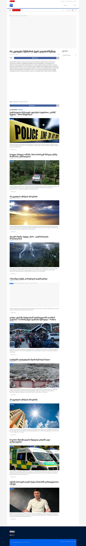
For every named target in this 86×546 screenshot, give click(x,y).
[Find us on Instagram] (70, 10)
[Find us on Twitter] (68, 10)
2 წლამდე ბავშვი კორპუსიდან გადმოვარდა (28, 278)
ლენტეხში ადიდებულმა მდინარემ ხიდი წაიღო (30, 359)
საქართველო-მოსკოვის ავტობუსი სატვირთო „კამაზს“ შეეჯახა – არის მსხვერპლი (33, 113)
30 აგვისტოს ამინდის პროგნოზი (24, 196)
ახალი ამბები (16, 10)
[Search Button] (75, 5)
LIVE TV (12, 1)
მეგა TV (12, 116)
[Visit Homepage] (11, 5)
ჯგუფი (75, 541)
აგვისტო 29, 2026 (17, 240)
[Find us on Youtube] (72, 10)
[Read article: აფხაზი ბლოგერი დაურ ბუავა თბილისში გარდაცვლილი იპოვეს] (34, 500)
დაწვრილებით (14, 149)
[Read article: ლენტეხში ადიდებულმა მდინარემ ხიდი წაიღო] (34, 375)
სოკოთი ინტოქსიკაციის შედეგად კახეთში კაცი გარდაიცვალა (30, 440)
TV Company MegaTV (16, 542)
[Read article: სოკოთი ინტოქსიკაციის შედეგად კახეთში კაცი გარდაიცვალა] (34, 458)
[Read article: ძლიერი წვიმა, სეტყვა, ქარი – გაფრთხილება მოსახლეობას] (34, 254)
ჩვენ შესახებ (63, 1)
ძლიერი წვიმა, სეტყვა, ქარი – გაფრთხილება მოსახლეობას (29, 237)
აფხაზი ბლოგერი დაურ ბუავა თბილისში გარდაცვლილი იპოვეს (34, 483)
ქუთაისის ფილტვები (23, 101)
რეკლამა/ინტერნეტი (68, 1)
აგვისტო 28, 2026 (17, 443)
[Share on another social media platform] (58, 58)
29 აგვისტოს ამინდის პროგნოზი (24, 399)
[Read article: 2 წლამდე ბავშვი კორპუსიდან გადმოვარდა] (34, 294)
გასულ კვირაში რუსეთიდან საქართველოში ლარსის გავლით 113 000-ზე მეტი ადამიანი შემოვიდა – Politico (33, 318)
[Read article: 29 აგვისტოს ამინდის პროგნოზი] (34, 415)
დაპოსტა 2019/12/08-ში (14, 54)
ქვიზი (72, 541)
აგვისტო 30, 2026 (17, 116)
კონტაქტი (74, 1)
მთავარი (11, 119)
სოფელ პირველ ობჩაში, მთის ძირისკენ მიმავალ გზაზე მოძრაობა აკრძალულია (33, 155)
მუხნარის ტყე (15, 101)
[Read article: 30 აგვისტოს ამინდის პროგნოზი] (34, 212)
